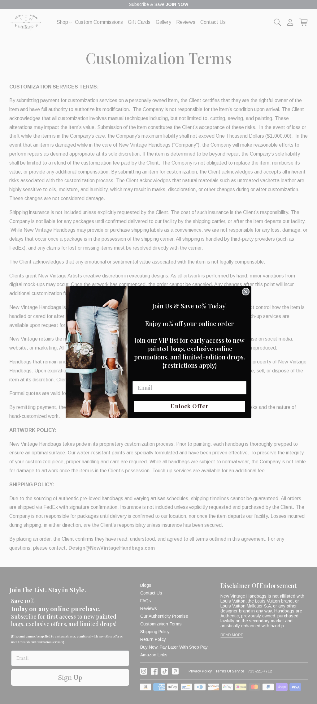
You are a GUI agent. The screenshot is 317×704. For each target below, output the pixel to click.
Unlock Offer (190, 406)
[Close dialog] (246, 292)
